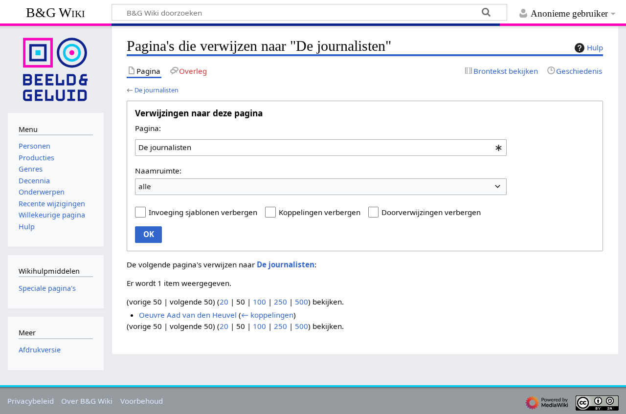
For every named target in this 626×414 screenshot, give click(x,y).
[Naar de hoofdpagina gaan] (55, 68)
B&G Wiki (55, 12)
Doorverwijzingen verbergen (431, 212)
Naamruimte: (158, 170)
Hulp (595, 47)
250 (280, 301)
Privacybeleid (30, 401)
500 (301, 301)
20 (224, 301)
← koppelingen (267, 315)
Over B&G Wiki (86, 401)
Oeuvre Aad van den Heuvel (188, 315)
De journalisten (156, 90)
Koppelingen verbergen (319, 212)
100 (259, 301)
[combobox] (321, 147)
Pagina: (148, 128)
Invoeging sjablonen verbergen (203, 212)
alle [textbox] (144, 186)
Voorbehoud (141, 401)
